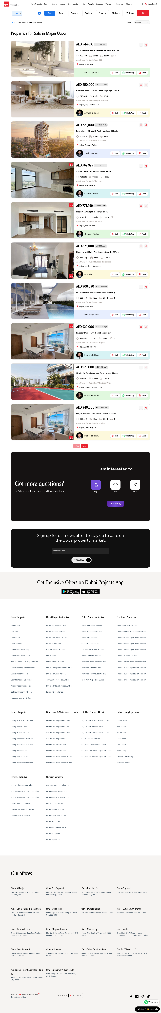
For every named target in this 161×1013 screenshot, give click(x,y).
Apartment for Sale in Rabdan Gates (91, 141)
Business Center (123, 763)
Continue (114, 503)
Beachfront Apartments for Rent (59, 763)
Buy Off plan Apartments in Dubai (95, 720)
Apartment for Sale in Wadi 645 (89, 60)
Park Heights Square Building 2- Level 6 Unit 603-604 (61, 912)
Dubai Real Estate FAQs (20, 656)
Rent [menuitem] (53, 4)
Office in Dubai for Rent (91, 644)
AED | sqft (77, 995)
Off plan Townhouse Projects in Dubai (96, 757)
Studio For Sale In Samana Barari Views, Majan (97, 373)
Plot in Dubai (51, 656)
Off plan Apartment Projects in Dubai (96, 751)
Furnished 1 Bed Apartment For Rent (131, 662)
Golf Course (121, 744)
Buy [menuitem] (45, 4)
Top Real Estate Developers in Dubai (25, 662)
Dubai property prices (55, 809)
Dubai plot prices (53, 833)
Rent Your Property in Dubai (93, 680)
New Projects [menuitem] (36, 4)
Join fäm (14, 631)
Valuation (151, 4)
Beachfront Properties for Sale (58, 720)
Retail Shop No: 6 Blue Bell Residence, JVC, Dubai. (61, 973)
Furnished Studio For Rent (127, 656)
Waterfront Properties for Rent (58, 738)
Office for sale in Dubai (55, 662)
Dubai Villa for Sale (53, 644)
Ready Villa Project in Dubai (22, 785)
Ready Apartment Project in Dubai (25, 791)
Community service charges (57, 785)
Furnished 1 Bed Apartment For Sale (131, 631)
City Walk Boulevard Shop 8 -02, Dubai (132, 890)
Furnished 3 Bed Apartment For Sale (131, 644)
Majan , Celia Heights (87, 347)
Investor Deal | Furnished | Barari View (93, 333)
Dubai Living (122, 720)
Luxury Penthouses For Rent (22, 763)
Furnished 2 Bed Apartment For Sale (131, 637)
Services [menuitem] (99, 4)
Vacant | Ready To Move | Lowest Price (93, 171)
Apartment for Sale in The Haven (89, 181)
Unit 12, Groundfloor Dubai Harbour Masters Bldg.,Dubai (26, 912)
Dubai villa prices (53, 821)
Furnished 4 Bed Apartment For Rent (131, 680)
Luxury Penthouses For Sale (22, 738)
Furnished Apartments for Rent (94, 662)
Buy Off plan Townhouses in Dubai (95, 732)
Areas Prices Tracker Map (21, 686)
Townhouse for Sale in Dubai (57, 680)
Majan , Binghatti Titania (89, 105)
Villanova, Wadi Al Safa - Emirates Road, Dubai (62, 953)
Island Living (122, 751)
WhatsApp (153, 1002)
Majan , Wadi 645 (86, 64)
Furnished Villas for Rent (91, 668)
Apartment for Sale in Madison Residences (93, 262)
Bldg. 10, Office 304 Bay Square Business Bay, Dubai (27, 975)
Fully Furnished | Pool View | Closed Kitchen (96, 413)
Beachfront (121, 726)
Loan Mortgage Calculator (21, 680)
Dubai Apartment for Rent (92, 631)
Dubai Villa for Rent (89, 637)
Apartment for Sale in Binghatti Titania (92, 100)
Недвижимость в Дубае (21, 698)
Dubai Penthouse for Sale (56, 625)
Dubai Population (53, 839)
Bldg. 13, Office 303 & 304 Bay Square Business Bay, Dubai (96, 891)
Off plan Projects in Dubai (92, 738)
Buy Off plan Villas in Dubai (92, 726)
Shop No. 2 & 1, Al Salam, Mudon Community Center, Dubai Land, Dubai (132, 932)
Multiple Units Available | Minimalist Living (95, 292)
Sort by (129, 22)
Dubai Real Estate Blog (20, 650)
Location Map (16, 644)
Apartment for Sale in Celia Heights (90, 343)
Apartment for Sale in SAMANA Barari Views (94, 383)
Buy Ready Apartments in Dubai (59, 668)
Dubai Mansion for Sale (55, 631)
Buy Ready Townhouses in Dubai (59, 686)
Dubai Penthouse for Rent (92, 625)
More (131, 13)
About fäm (15, 625)
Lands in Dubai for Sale (55, 692)
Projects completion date (56, 791)
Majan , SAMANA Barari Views (91, 387)
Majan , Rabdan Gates (88, 145)
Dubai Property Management (23, 668)
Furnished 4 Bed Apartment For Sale (131, 650)
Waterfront (121, 732)
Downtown (121, 738)
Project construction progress (58, 797)
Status (115, 13)
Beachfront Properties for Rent (58, 726)
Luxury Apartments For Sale (22, 720)
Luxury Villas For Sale (19, 726)
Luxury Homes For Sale (20, 732)
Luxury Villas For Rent (19, 751)
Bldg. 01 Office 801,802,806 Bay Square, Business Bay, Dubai (62, 891)
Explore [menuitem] (119, 4)
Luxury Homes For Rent (20, 757)
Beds (87, 13)
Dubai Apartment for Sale (56, 637)
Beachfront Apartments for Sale (59, 757)
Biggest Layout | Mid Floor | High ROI (92, 212)
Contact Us (15, 637)
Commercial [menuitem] (73, 4)
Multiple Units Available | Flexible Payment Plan (97, 50)
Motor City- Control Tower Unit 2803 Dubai (96, 932)
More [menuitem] (128, 4)
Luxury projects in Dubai (20, 803)
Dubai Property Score (19, 674)
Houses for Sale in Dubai (55, 650)
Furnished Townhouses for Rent (94, 674)
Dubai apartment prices (56, 815)
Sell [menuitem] (84, 4)
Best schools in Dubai (54, 803)
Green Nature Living (125, 757)
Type (73, 13)
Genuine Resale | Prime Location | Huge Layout (97, 91)
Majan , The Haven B (87, 185)
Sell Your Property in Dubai (21, 692)
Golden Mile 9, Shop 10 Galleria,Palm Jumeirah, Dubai (25, 953)
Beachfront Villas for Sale (56, 744)
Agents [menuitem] (91, 4)
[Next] (84, 446)
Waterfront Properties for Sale (58, 732)
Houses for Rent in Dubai (91, 656)
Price (101, 13)
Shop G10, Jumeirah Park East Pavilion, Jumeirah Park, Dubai (26, 932)
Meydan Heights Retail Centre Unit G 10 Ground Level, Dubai (62, 932)
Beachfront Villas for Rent (56, 751)
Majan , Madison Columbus (90, 266)
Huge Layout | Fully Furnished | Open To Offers (97, 252)
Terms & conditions (18, 997)
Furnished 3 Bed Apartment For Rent (131, 674)
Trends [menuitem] (108, 4)
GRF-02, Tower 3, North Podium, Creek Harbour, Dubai (97, 953)
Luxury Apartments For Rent (22, 744)
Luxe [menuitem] (62, 4)
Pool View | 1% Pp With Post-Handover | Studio (97, 131)
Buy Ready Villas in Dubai (56, 674)
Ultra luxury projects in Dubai (22, 809)
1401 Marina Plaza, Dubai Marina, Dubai (97, 911)
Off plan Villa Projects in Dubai (94, 744)
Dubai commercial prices (56, 827)
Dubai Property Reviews (20, 815)
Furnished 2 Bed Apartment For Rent (131, 668)
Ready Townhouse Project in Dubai (25, 797)
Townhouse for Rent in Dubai (93, 650)
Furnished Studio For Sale (127, 625)
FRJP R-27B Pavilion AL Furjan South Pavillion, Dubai (25, 891)
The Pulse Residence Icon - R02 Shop (131, 911)
